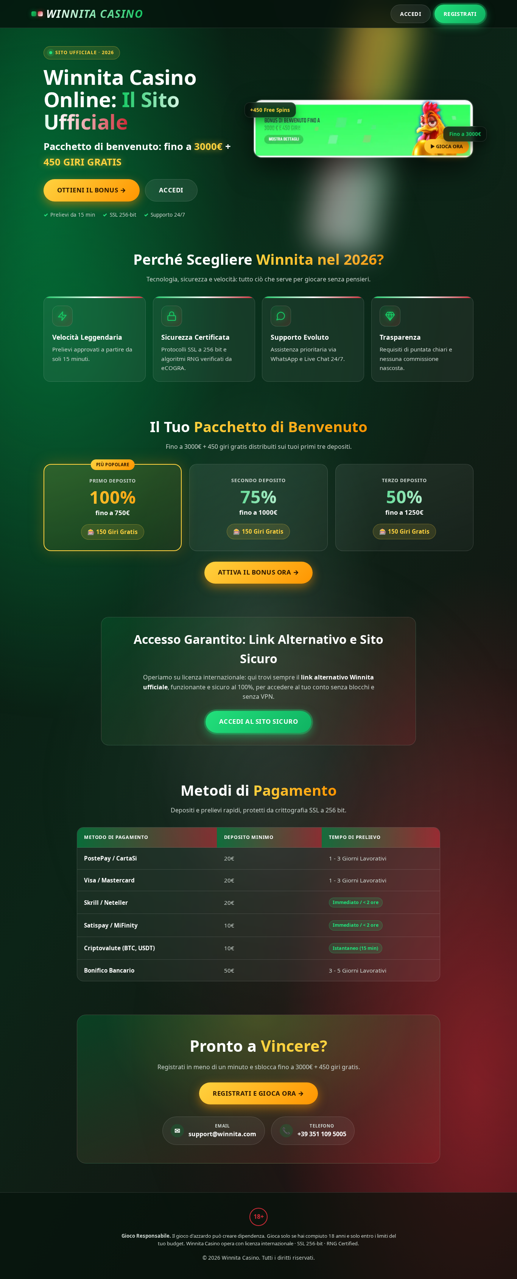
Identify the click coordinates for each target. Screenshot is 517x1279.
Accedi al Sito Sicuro (258, 721)
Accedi (410, 13)
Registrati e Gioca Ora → (258, 1093)
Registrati (460, 13)
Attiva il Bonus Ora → (258, 572)
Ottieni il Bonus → (91, 190)
